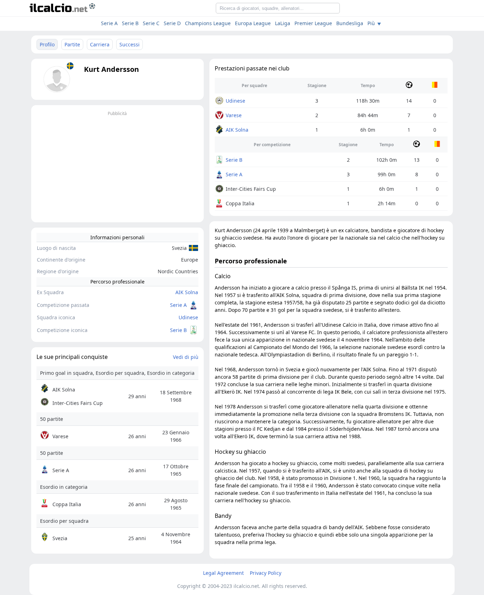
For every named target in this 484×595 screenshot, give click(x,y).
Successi (129, 44)
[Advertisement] (117, 167)
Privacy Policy (265, 573)
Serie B (130, 23)
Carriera (99, 44)
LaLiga (282, 23)
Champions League (208, 23)
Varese (234, 115)
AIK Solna (186, 292)
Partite (72, 44)
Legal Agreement (223, 573)
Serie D (172, 23)
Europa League (253, 23)
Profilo (47, 44)
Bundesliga (349, 23)
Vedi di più (185, 357)
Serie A (109, 23)
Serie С (151, 23)
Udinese (188, 317)
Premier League (313, 23)
